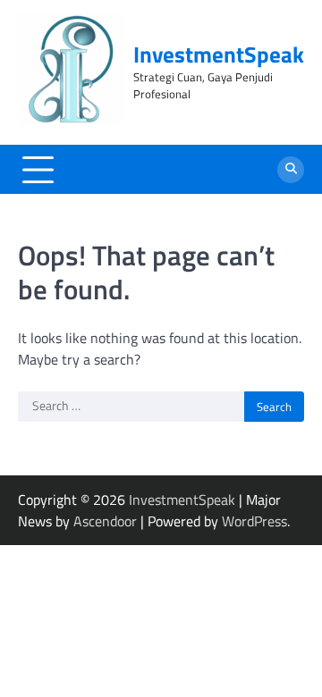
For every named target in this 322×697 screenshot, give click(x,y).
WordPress (254, 521)
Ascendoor (105, 521)
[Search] (290, 169)
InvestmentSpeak (218, 54)
